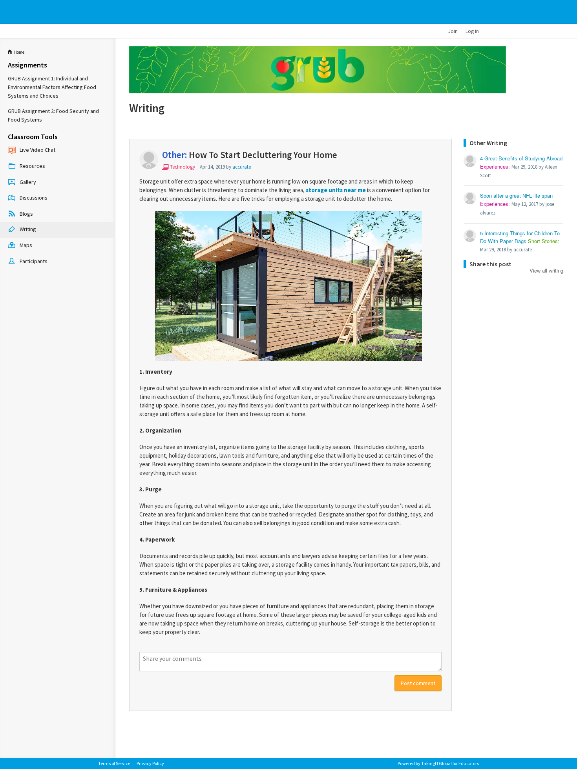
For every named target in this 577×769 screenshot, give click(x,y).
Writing (28, 229)
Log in (472, 31)
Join (453, 31)
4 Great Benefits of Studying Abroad (521, 158)
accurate (241, 167)
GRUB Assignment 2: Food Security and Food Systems (53, 115)
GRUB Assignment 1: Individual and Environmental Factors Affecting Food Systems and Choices (52, 87)
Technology (182, 167)
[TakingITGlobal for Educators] (111, 12)
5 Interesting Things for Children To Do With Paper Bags (520, 237)
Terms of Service (114, 763)
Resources (32, 165)
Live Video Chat (37, 149)
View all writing (546, 270)
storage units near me (336, 190)
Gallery (28, 181)
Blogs (26, 213)
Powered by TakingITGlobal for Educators (438, 763)
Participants (33, 261)
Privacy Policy (150, 763)
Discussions (33, 197)
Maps (26, 245)
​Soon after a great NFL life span (516, 195)
